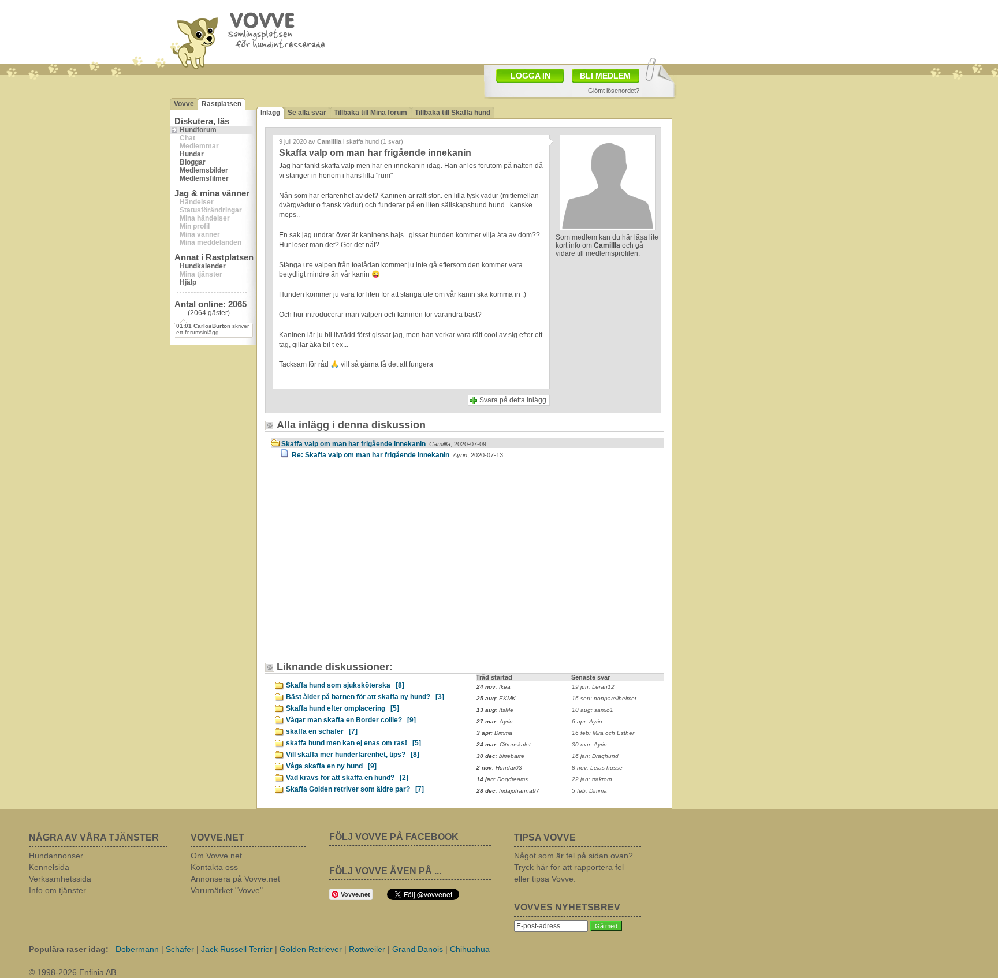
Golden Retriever (311, 949)
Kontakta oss (214, 867)
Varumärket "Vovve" (227, 890)
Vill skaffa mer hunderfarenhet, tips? (352, 755)
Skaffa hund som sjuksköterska (345, 685)
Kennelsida (49, 867)
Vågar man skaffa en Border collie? (351, 720)
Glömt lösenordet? (613, 90)
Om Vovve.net (216, 855)
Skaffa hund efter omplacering (342, 708)
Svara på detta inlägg (512, 400)
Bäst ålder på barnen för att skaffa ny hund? (365, 697)
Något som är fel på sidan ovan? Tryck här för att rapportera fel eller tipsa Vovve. (573, 867)
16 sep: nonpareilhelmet (604, 698)
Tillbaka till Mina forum (370, 113)
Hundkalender (203, 266)
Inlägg (270, 113)
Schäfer (180, 949)
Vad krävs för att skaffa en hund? (347, 778)
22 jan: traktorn (592, 779)
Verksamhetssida (60, 878)
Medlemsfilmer (204, 178)
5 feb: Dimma (589, 790)
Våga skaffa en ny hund (331, 766)
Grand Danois (417, 949)
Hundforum (198, 130)
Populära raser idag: (69, 949)
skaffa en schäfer (322, 731)
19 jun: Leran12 (593, 687)
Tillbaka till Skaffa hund (452, 113)
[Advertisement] (566, 31)
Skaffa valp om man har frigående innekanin (383, 444)
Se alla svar (307, 113)
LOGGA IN (530, 75)
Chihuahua (470, 949)
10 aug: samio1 (592, 710)
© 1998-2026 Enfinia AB (72, 972)
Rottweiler (367, 949)
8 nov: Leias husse (597, 767)
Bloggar (193, 162)
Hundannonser (56, 855)
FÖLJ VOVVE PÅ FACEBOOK (394, 837)
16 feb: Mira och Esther (603, 733)
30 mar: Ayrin (589, 744)
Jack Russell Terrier (237, 949)
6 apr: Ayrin (587, 721)
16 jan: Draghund (595, 756)
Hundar (192, 154)
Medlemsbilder (204, 170)
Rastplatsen (221, 104)
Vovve (184, 104)
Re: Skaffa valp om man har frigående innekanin (397, 455)
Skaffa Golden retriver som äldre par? (355, 789)
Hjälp (188, 282)
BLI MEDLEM (605, 75)
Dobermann (137, 949)
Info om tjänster (57, 890)
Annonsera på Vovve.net (235, 878)
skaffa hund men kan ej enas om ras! (353, 743)
